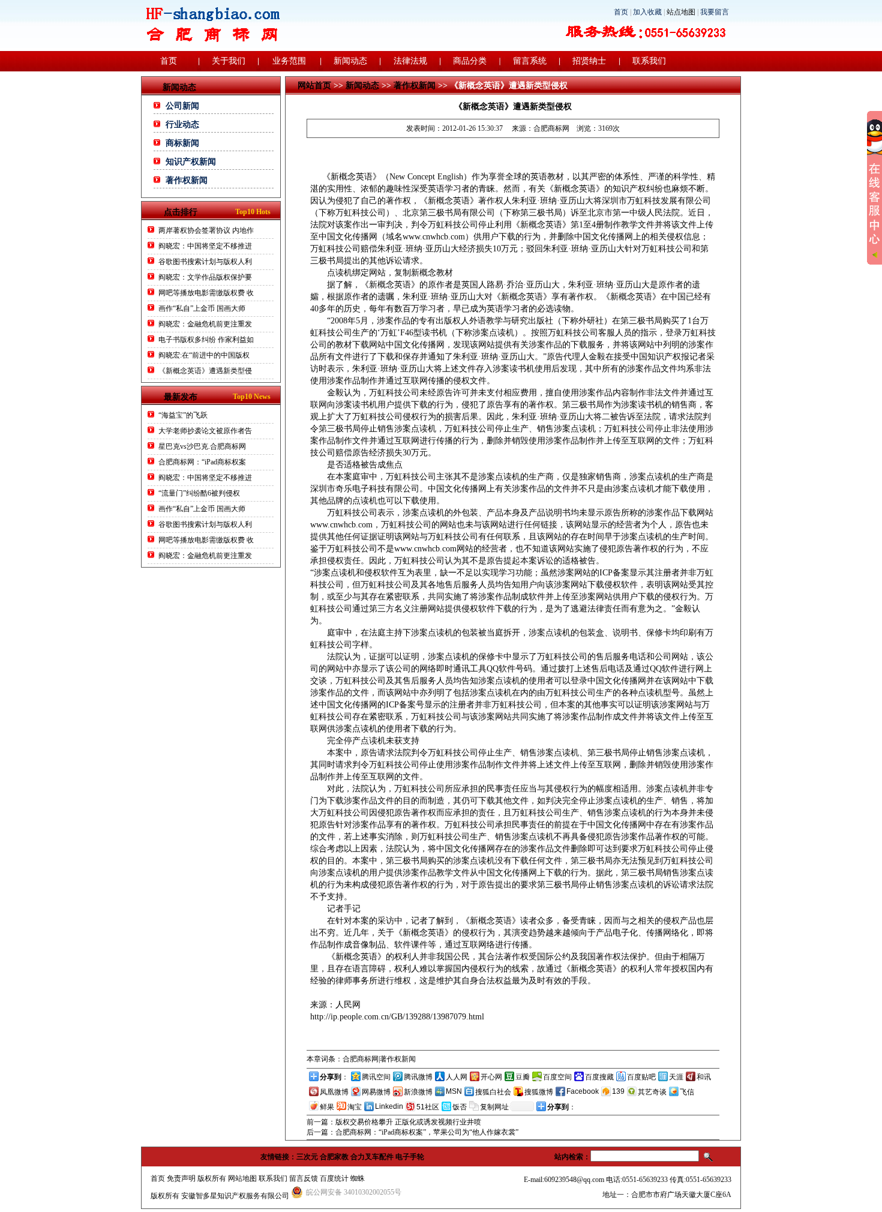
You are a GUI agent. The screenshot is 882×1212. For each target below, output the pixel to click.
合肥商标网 (551, 128)
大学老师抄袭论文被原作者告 (205, 431)
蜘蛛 (357, 1178)
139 (618, 1091)
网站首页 (314, 85)
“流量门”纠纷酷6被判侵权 (199, 493)
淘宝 (354, 1107)
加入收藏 (647, 12)
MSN (454, 1091)
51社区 (427, 1107)
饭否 (459, 1107)
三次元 (307, 1157)
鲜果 (327, 1107)
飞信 (687, 1092)
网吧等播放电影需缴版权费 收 (206, 293)
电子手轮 (409, 1157)
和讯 (704, 1077)
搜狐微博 (538, 1092)
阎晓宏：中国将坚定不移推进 (205, 246)
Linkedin (389, 1106)
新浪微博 (418, 1092)
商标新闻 (182, 143)
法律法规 (410, 60)
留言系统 (530, 60)
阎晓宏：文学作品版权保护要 (205, 277)
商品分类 (470, 60)
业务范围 (289, 60)
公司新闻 (182, 105)
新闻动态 (350, 60)
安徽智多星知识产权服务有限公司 (235, 1196)
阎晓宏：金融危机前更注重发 (205, 324)
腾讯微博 (418, 1077)
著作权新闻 (187, 180)
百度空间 (557, 1077)
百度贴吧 (641, 1077)
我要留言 (714, 12)
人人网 (456, 1077)
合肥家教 (334, 1157)
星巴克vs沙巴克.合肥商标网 (202, 446)
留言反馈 (303, 1178)
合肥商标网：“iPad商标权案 (202, 462)
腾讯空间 (376, 1077)
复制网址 (494, 1107)
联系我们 (649, 60)
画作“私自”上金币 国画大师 (201, 308)
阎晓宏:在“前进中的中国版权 (204, 355)
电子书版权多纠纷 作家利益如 (206, 339)
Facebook (582, 1091)
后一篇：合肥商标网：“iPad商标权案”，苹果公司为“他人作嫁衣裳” (412, 1132)
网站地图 (242, 1178)
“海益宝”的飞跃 (183, 415)
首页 (621, 12)
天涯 (676, 1077)
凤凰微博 (334, 1092)
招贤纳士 (589, 60)
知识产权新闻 (191, 161)
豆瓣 (522, 1077)
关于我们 (228, 60)
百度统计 (334, 1178)
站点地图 (681, 12)
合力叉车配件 (372, 1157)
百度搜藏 (599, 1077)
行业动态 (182, 124)
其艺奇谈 (652, 1092)
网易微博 (376, 1092)
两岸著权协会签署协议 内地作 (206, 230)
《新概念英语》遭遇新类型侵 (205, 371)
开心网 (491, 1077)
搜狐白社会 (493, 1092)
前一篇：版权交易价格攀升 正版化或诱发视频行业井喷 (394, 1122)
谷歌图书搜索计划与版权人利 (205, 261)
